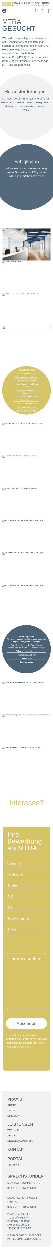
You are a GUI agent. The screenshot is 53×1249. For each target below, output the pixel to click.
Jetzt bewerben (26, 662)
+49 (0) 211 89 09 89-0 (19, 1228)
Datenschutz (33, 1239)
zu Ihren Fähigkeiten (26, 411)
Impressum (14, 1239)
